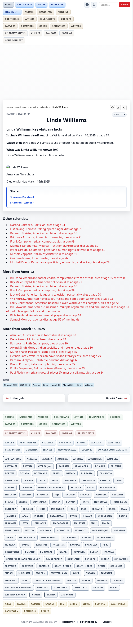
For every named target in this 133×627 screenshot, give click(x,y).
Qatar (62, 551)
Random (51, 33)
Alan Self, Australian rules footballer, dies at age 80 (43, 335)
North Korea (105, 537)
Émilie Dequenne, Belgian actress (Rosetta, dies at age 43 (47, 368)
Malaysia (79, 523)
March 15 (56, 385)
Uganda (102, 580)
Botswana (40, 473)
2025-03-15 (25, 385)
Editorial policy (88, 621)
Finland (69, 494)
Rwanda (109, 551)
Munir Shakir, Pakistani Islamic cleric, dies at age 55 (43, 352)
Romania (79, 551)
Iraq (84, 509)
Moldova (45, 530)
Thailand (11, 580)
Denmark (27, 487)
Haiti (85, 501)
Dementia (32, 449)
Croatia (105, 480)
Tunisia (71, 580)
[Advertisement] (66, 72)
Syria (76, 573)
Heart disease (28, 442)
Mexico (29, 530)
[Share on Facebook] (112, 107)
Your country (14, 40)
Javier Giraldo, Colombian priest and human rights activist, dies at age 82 (57, 250)
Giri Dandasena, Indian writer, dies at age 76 (39, 258)
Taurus (21, 603)
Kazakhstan (57, 516)
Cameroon (11, 480)
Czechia (10, 487)
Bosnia (24, 473)
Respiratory (12, 449)
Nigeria (86, 537)
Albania (32, 458)
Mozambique (100, 530)
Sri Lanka (116, 566)
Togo (25, 580)
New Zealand (49, 537)
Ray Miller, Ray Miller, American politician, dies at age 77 (46, 282)
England (10, 494)
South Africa (63, 566)
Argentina (94, 458)
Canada (28, 480)
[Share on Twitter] (118, 107)
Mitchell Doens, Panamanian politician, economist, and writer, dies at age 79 (59, 262)
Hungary (10, 509)
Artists (29, 19)
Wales (114, 587)
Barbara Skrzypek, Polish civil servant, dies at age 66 (44, 360)
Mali (94, 523)
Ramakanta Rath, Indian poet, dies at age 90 (39, 343)
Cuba (119, 480)
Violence (48, 442)
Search (124, 4)
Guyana (70, 501)
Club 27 (35, 33)
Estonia (26, 494)
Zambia (51, 594)
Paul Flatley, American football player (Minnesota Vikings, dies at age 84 (57, 372)
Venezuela (80, 587)
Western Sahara (15, 594)
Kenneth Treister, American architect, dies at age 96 (43, 233)
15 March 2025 (10, 385)
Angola (78, 458)
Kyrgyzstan (105, 516)
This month (12, 11)
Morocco (81, 530)
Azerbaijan (45, 466)
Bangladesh (82, 466)
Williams (88, 385)
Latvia (123, 516)
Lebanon (10, 523)
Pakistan (41, 544)
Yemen (36, 594)
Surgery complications (113, 449)
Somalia (44, 566)
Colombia (70, 480)
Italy (124, 509)
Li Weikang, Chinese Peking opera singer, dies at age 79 (46, 229)
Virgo (73, 603)
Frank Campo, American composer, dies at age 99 (42, 241)
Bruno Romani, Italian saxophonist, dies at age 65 (42, 364)
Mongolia (62, 530)
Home (8, 4)
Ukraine (118, 580)
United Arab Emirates (18, 587)
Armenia (112, 458)
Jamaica (11, 516)
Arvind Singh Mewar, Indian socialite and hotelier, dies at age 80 (51, 347)
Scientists (58, 26)
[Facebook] (87, 5)
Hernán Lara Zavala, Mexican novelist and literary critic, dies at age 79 (55, 356)
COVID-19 (87, 449)
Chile (42, 480)
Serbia (105, 558)
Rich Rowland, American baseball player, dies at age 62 (45, 315)
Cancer (9, 442)
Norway (10, 544)
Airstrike (114, 442)
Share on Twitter (21, 202)
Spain (101, 566)
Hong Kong (120, 501)
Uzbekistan (60, 587)
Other (43, 26)
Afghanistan (13, 458)
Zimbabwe (67, 594)
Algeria (47, 458)
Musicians (45, 11)
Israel (112, 509)
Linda (45, 385)
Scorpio (100, 603)
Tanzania (106, 573)
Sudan (9, 573)
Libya (24, 523)
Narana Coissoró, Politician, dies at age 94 (37, 225)
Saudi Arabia (54, 558)
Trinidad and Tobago (47, 580)
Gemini (35, 603)
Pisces (45, 611)
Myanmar (119, 530)
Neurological (67, 449)
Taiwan (90, 573)
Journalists (47, 19)
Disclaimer (68, 621)
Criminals (27, 26)
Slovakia (10, 566)
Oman (25, 544)
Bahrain (64, 466)
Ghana (9, 501)
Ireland (97, 509)
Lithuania (40, 523)
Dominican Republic (51, 487)
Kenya (73, 516)
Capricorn (11, 611)
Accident (97, 442)
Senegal (90, 558)
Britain (71, 473)
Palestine (59, 544)
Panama (75, 544)
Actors (29, 11)
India (42, 509)
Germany (117, 494)
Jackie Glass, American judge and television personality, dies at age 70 (55, 294)
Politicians (12, 19)
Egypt (90, 487)
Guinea (56, 501)
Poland (30, 551)
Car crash (65, 442)
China (54, 480)
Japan (25, 516)
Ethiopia (42, 494)
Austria (27, 466)
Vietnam (98, 587)
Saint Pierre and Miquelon (23, 558)
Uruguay (42, 587)
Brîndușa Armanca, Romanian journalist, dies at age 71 (46, 237)
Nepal (10, 537)
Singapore (121, 558)
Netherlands (27, 537)
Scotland (74, 558)
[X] (94, 5)
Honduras (100, 501)
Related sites (86, 433)
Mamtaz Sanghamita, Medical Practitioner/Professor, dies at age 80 (54, 246)
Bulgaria (86, 473)
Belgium (116, 466)
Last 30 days (24, 4)
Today (41, 4)
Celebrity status (15, 33)
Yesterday (57, 4)
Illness (47, 449)
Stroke (81, 442)
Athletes (63, 11)
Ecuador (76, 487)
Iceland (28, 509)
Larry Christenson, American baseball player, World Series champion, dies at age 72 (64, 303)
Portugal (46, 551)
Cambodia (106, 473)
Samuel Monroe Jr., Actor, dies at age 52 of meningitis (44, 319)
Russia (94, 551)
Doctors (66, 19)
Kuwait (87, 516)
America (34, 107)
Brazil (57, 473)
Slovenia (27, 566)
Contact (107, 621)
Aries (8, 603)
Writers (76, 26)
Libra (86, 603)
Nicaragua (69, 537)
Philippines (12, 551)
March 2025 (21, 107)
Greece (23, 501)
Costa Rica (88, 480)
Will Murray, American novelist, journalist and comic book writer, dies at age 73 (61, 299)
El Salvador (107, 487)
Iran (72, 509)
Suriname (24, 573)
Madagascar (61, 523)
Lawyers (10, 26)
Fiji (57, 494)
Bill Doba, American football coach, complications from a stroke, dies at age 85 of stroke (68, 278)
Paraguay (91, 544)
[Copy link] (124, 107)
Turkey (86, 580)
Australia (11, 466)
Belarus (100, 466)
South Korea (84, 566)
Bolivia (9, 473)
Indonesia (57, 509)
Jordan (38, 516)
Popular (66, 33)
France (84, 494)
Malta (105, 523)
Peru (106, 544)
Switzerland (59, 573)
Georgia (101, 494)
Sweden (40, 573)
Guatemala (39, 501)
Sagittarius (118, 603)
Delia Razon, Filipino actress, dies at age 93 (38, 339)
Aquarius (30, 611)
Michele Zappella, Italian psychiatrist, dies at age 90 (43, 254)
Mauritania (12, 530)
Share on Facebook (22, 197)
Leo (62, 603)
